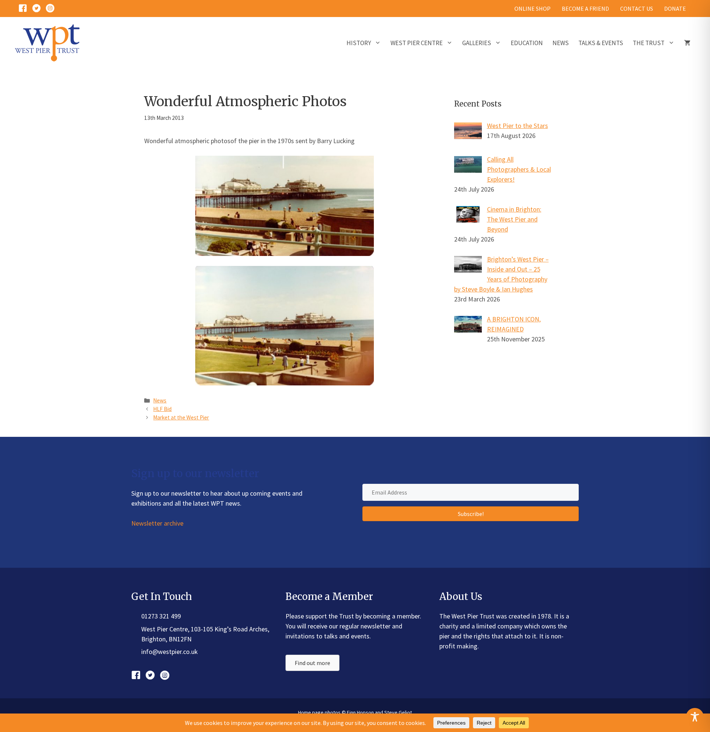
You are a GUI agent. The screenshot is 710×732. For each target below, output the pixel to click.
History (358, 43)
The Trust (649, 43)
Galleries (476, 43)
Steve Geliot (398, 712)
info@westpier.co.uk (169, 651)
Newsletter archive (157, 523)
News (560, 43)
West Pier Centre (416, 43)
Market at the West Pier (181, 417)
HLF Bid (162, 408)
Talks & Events (600, 43)
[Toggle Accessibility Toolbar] (694, 716)
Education (527, 43)
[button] (470, 513)
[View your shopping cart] (687, 43)
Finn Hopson (360, 712)
